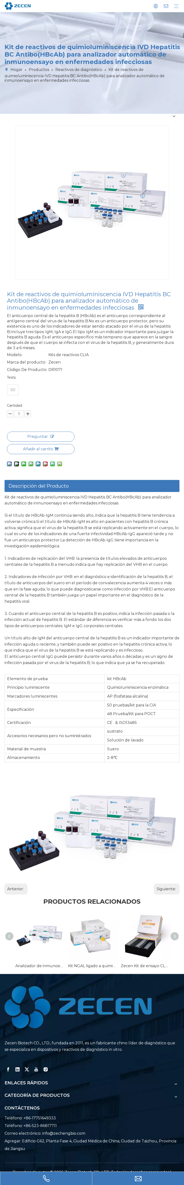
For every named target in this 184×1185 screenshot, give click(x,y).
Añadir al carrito (38, 449)
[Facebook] (8, 1069)
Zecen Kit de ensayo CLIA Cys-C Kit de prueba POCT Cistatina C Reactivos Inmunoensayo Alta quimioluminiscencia (145, 966)
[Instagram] (45, 1069)
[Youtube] (36, 1069)
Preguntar (37, 436)
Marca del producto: (26, 362)
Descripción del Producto (38, 486)
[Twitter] (26, 1069)
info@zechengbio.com (63, 1133)
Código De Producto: (27, 369)
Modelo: (14, 355)
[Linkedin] (17, 1069)
